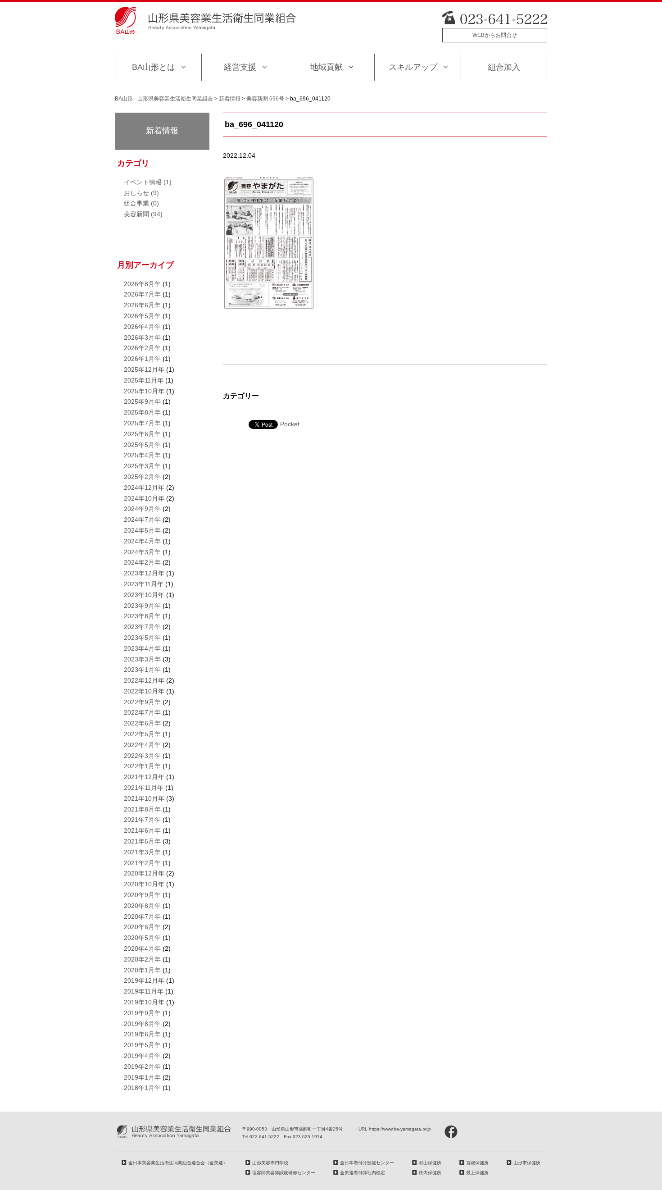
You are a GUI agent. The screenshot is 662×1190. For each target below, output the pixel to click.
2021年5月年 (142, 841)
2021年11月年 (143, 787)
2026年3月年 (142, 337)
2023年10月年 (144, 594)
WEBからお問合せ (494, 35)
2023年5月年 (142, 637)
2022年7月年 (142, 712)
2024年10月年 (144, 498)
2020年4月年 (142, 948)
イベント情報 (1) (148, 182)
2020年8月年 (142, 905)
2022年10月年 (144, 691)
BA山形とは (153, 67)
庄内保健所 (430, 1172)
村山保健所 (430, 1162)
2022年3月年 (142, 755)
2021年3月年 (142, 852)
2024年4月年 (142, 541)
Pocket (289, 424)
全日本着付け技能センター (367, 1162)
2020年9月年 (142, 894)
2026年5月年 (142, 315)
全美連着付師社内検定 (362, 1172)
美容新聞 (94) (143, 214)
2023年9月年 (142, 605)
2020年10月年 (144, 884)
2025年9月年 (142, 401)
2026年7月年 (142, 294)
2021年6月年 (142, 830)
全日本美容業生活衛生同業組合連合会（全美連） (177, 1162)
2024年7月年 (142, 519)
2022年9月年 (142, 702)
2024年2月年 (142, 562)
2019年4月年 (142, 1055)
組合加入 (504, 67)
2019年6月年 (142, 1034)
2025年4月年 (142, 455)
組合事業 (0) (141, 203)
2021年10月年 (144, 798)
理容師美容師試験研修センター (283, 1172)
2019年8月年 (142, 1023)
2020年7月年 (142, 916)
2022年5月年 (142, 734)
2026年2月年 (142, 347)
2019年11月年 (143, 991)
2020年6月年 (142, 926)
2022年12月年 (144, 680)
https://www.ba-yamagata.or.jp (400, 1128)
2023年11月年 (143, 584)
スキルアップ (413, 67)
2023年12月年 (144, 573)
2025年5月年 (142, 444)
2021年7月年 (142, 819)
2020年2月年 (142, 959)
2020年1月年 (142, 970)
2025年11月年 (143, 380)
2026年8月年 (142, 283)
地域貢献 (326, 67)
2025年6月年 (142, 434)
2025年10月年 (144, 391)
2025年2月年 (142, 476)
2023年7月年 (142, 626)
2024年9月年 (142, 508)
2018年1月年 (142, 1087)
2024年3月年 (142, 552)
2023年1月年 (142, 669)
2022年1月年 (142, 766)
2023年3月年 (142, 659)
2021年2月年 (142, 862)
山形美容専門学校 (270, 1162)
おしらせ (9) (141, 192)
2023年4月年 (142, 648)
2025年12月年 (144, 369)
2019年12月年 (144, 980)
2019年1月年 (142, 1077)
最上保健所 (477, 1172)
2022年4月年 (142, 744)
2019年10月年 (144, 1002)
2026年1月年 (142, 358)
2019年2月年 (142, 1066)
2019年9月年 (142, 1013)
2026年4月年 (142, 326)
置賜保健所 (477, 1162)
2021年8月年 (142, 809)
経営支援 (240, 67)
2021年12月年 (144, 776)
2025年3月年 (142, 466)
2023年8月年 (142, 616)
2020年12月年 (144, 873)
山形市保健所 (526, 1162)
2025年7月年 (142, 423)
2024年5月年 (142, 530)
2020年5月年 (142, 937)
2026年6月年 (142, 305)
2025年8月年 (142, 412)
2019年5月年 (142, 1045)
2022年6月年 (142, 723)
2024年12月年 (144, 487)
